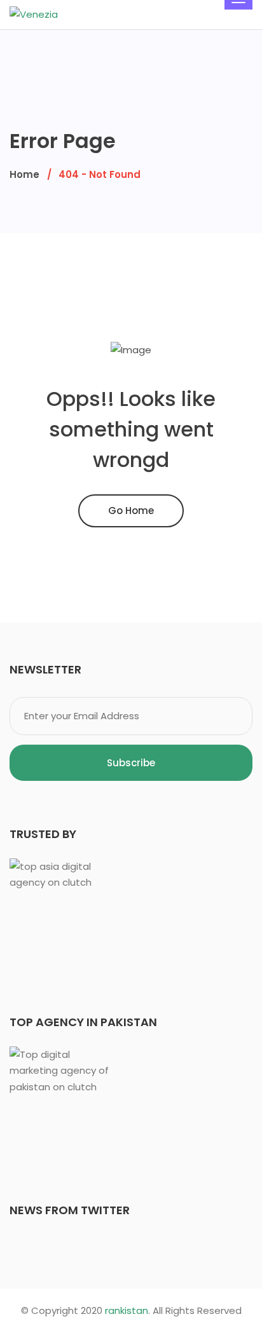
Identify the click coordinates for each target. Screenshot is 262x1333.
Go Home (131, 510)
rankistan (126, 1310)
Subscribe (131, 762)
